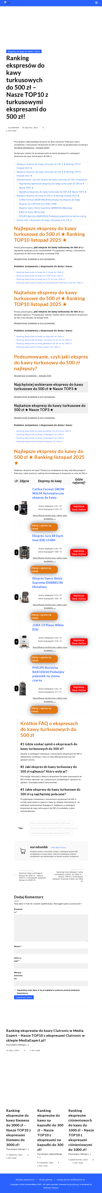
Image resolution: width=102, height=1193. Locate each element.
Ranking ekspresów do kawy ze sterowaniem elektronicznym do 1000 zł (50, 283)
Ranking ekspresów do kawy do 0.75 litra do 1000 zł (41, 279)
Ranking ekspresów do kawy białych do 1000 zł (38, 347)
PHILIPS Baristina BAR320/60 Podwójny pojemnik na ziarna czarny (52, 216)
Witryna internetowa (18, 975)
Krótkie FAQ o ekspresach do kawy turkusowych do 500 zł (44, 220)
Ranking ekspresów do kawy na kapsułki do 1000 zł (40, 336)
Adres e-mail (18, 959)
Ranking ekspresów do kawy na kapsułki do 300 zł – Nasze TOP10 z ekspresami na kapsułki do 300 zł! (50, 1130)
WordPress (74, 1184)
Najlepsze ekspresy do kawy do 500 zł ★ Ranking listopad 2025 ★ (48, 195)
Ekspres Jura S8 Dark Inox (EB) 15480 (38, 203)
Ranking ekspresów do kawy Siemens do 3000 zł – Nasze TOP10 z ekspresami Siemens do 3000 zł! (18, 1127)
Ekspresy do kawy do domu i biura (24, 51)
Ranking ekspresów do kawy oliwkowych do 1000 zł (40, 434)
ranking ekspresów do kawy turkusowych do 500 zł (51, 833)
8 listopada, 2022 (45, 1162)
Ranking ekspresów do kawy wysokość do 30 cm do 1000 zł (44, 431)
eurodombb (14, 127)
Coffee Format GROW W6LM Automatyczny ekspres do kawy (49, 199)
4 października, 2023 (78, 1159)
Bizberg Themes (51, 1188)
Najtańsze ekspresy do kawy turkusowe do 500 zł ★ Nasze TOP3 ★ (53, 191)
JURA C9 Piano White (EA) (32, 212)
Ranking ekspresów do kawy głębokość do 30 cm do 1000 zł (44, 343)
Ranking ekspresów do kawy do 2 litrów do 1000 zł (40, 272)
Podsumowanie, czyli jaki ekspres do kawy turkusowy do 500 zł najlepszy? (52, 179)
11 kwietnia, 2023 (14, 1155)
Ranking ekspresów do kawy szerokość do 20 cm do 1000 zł (44, 340)
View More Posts (58, 847)
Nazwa (18, 946)
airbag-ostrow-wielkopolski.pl (71, 1180)
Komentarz (18, 910)
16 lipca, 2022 (13, 1050)
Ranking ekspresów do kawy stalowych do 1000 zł (40, 441)
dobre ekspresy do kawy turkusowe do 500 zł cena (51, 823)
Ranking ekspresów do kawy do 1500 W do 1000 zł (40, 276)
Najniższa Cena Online (79, 508)
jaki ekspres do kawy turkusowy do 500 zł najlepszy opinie (54, 828)
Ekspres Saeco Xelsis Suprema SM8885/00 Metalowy (45, 208)
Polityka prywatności (25, 1180)
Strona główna (45, 1180)
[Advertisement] (51, 25)
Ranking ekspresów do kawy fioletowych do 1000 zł (40, 438)
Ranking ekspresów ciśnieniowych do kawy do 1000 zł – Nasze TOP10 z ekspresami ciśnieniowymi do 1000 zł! (81, 1130)
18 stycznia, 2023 (30, 127)
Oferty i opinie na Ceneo (41, 527)
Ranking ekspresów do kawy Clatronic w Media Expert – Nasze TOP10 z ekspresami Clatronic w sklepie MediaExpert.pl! (45, 1035)
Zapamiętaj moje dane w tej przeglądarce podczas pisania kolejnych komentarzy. (48, 991)
